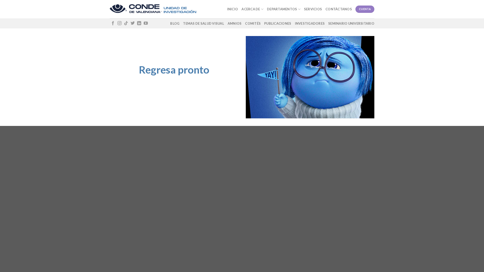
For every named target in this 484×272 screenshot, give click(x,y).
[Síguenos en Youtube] (146, 23)
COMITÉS (253, 23)
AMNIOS (235, 23)
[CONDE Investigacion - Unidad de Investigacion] (153, 9)
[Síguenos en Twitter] (133, 23)
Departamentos (282, 9)
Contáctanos (338, 9)
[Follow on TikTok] (126, 23)
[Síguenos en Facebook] (113, 23)
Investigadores (310, 23)
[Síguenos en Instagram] (119, 23)
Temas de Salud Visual (203, 23)
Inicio (232, 9)
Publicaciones (277, 23)
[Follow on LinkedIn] (139, 23)
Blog (174, 23)
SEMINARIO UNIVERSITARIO (351, 23)
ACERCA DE (250, 9)
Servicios (313, 9)
